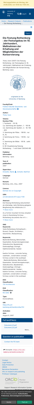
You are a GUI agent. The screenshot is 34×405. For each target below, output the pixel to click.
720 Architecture (9, 284)
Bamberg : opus (8, 157)
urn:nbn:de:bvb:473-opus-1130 (13, 197)
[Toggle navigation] (30, 14)
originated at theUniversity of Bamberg (17, 98)
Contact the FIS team (12, 342)
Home (4, 21)
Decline (9, 402)
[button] (20, 14)
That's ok (24, 402)
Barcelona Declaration (10, 369)
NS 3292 (6, 293)
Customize (4, 398)
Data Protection (8, 365)
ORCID (4, 367)
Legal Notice (6, 362)
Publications (27, 21)
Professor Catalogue (9, 374)
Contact (5, 360)
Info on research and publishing (13, 372)
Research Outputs (14, 21)
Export (28, 33)
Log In (24, 14)
